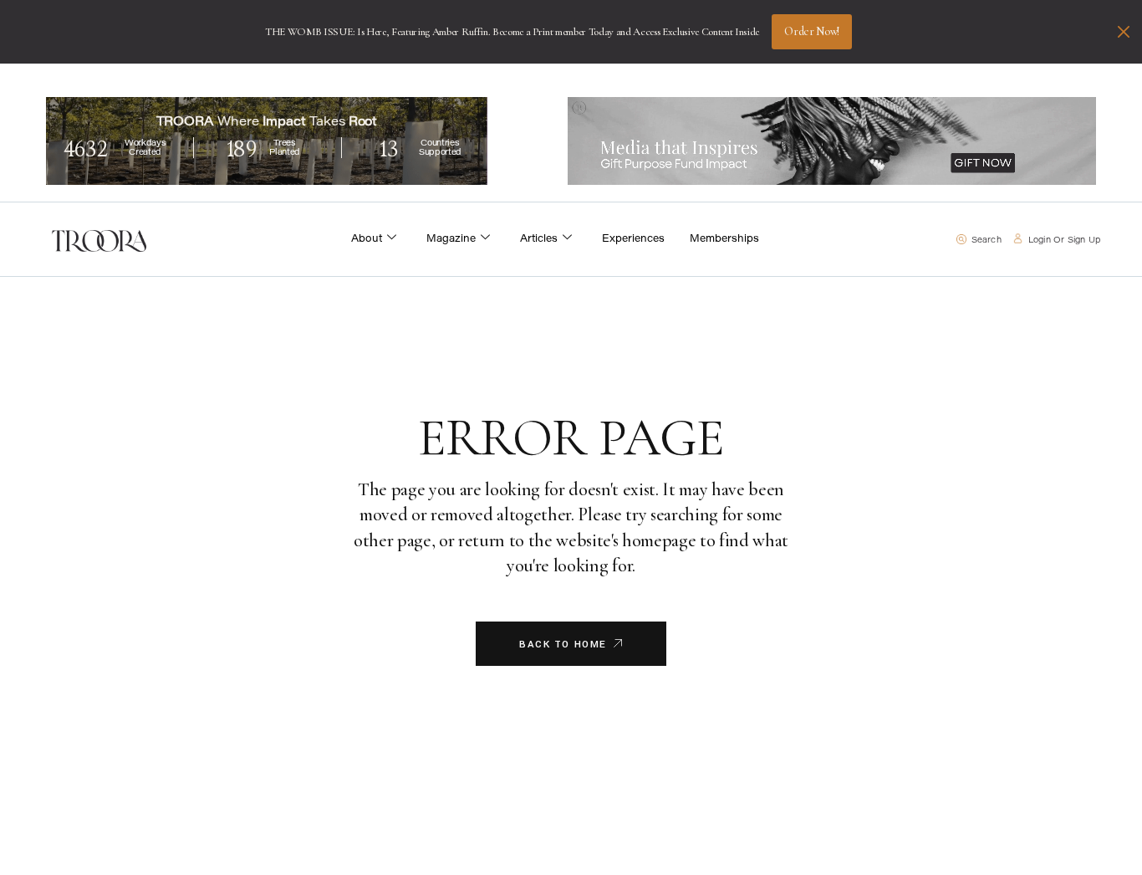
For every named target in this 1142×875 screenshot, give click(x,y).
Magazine (451, 239)
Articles (539, 239)
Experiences (633, 239)
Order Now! (811, 31)
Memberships (724, 239)
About (366, 239)
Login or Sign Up (1064, 241)
